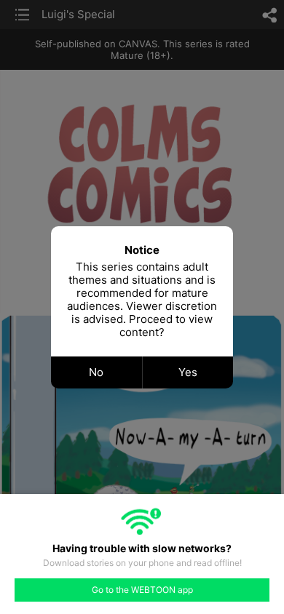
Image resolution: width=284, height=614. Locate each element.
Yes (187, 372)
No (96, 372)
